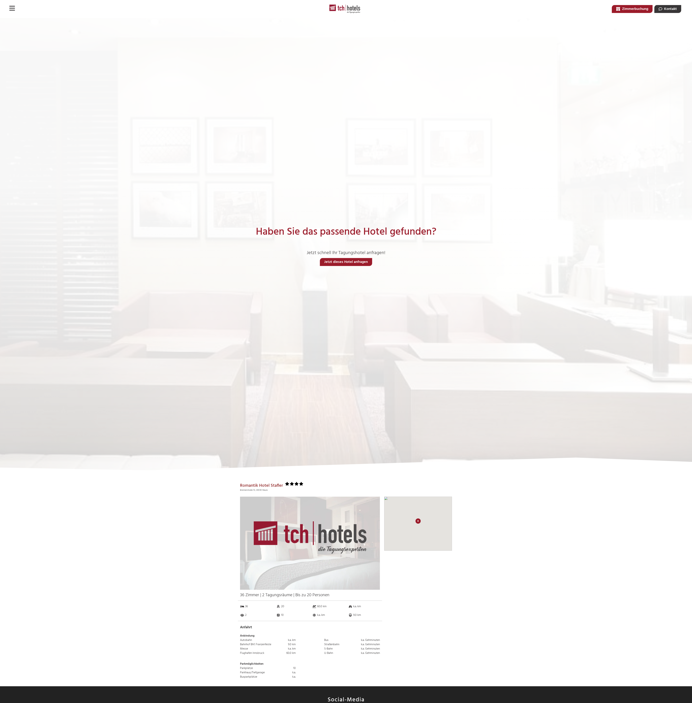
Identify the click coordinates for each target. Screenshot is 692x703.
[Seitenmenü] (12, 8)
